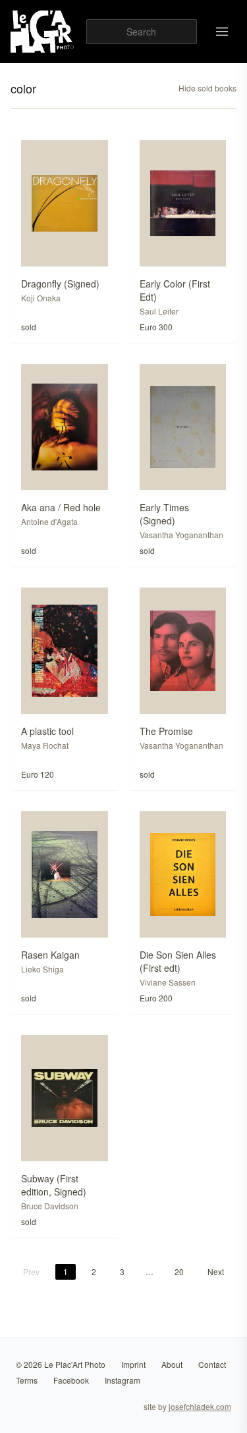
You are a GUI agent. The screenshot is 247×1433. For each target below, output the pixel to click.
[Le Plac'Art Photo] (43, 32)
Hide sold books (207, 88)
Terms (27, 1380)
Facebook (71, 1380)
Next (215, 1271)
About (171, 1364)
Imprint (133, 1364)
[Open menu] (221, 31)
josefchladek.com (200, 1406)
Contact (212, 1364)
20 (179, 1271)
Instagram (122, 1380)
